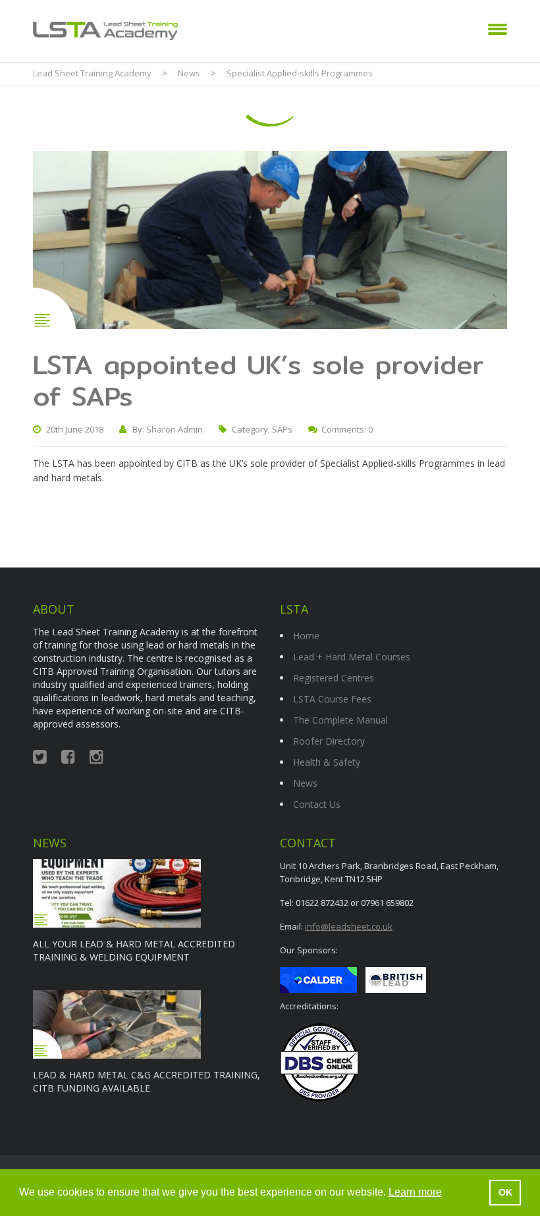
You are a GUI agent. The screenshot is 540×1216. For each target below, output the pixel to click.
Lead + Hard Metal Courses (351, 656)
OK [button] (505, 1192)
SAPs (282, 429)
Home (306, 635)
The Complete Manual (340, 720)
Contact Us (316, 804)
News (305, 783)
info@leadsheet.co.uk (348, 926)
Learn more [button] (415, 1192)
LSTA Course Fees (332, 699)
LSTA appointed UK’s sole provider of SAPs (258, 380)
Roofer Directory (329, 741)
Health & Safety (326, 762)
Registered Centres (333, 678)
